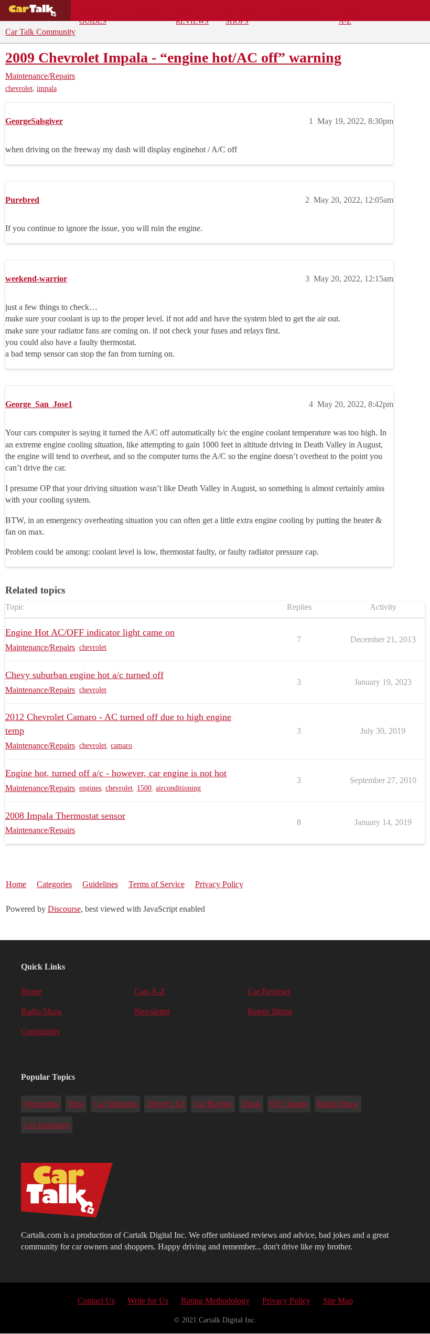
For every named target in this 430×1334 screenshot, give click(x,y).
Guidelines (100, 884)
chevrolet (19, 88)
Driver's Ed (166, 1103)
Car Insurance (47, 1124)
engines (90, 788)
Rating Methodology (215, 1300)
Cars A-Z (348, 13)
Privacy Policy (219, 884)
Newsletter (152, 1011)
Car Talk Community (40, 31)
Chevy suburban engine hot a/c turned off (84, 675)
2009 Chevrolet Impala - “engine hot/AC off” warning (173, 57)
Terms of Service (156, 884)
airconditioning (178, 788)
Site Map (338, 1300)
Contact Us (96, 1300)
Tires (76, 1103)
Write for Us (147, 1300)
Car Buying (213, 1103)
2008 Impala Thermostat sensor (65, 815)
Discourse (64, 908)
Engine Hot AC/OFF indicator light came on (90, 632)
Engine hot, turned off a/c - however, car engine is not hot (116, 773)
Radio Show (41, 1011)
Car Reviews (192, 13)
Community (299, 10)
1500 (144, 788)
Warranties (41, 1103)
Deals (147, 10)
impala (47, 88)
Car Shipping (115, 1103)
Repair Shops (238, 13)
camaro (121, 745)
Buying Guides (93, 13)
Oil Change (289, 1103)
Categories (54, 884)
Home (16, 884)
